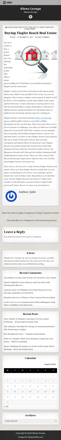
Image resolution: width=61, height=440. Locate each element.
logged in (19, 237)
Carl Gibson (9, 278)
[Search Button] (30, 17)
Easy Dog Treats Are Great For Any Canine (36, 278)
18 (15, 392)
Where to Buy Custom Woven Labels (38, 297)
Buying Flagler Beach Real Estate (30, 33)
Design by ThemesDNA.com (30, 437)
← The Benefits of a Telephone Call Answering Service (30, 220)
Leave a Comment (43, 37)
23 (53, 392)
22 (45, 392)
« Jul (6, 406)
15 (46, 386)
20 (30, 392)
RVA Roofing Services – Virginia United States (24, 334)
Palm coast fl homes (37, 27)
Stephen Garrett (11, 297)
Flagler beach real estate (18, 27)
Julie (13, 37)
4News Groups (30, 9)
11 (15, 386)
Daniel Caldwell (11, 282)
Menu (9, 2)
